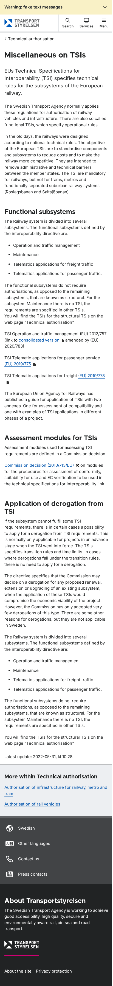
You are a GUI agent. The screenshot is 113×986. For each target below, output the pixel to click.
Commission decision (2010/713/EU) (39, 465)
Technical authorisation (31, 38)
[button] (68, 23)
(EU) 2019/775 (17, 363)
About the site (18, 971)
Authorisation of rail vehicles (32, 804)
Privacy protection (54, 971)
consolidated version (39, 340)
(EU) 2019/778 (91, 375)
